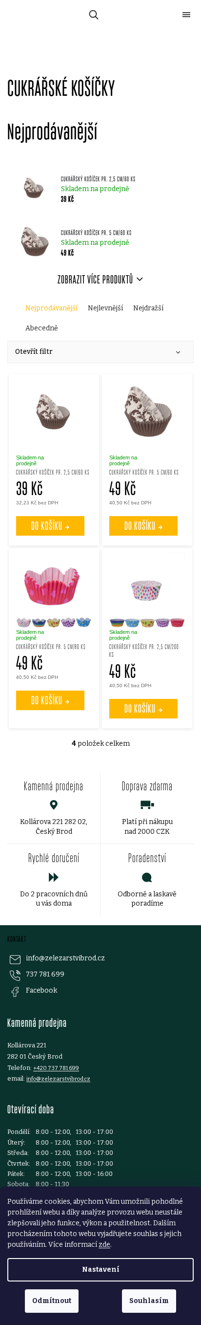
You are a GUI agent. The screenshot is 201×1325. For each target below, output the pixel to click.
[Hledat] (92, 14)
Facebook (41, 990)
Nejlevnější (105, 308)
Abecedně (41, 328)
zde (104, 1244)
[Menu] (186, 14)
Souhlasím (149, 1301)
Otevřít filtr (34, 352)
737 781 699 (45, 974)
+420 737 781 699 (56, 1067)
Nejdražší (148, 308)
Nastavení (101, 1269)
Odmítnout (51, 1301)
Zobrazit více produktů (95, 279)
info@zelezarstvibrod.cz (65, 958)
